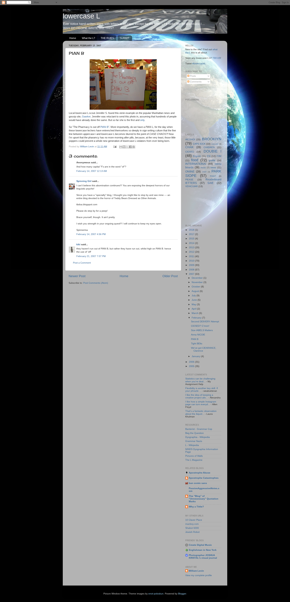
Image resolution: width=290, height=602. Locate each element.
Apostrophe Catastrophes (204, 478)
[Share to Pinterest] (133, 146)
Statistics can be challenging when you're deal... (200, 380)
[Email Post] (114, 146)
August (196, 291)
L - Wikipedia (192, 445)
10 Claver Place (193, 520)
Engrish (197, 156)
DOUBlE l (212, 151)
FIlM (219, 156)
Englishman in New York (202, 550)
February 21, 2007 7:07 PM (91, 256)
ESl (208, 156)
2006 (192, 362)
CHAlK (189, 147)
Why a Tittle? (196, 506)
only (142, 120)
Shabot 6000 (192, 528)
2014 (192, 243)
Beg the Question (194, 433)
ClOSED (189, 151)
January (196, 356)
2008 (192, 269)
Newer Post (77, 276)
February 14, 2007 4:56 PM (91, 234)
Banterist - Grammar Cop (198, 429)
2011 (192, 256)
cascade (214, 144)
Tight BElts (196, 343)
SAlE (210, 182)
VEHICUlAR (191, 186)
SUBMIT (124, 38)
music (203, 167)
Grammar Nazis (193, 441)
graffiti (212, 160)
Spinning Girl (83, 181)
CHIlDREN (209, 147)
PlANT (213, 176)
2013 (192, 247)
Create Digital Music (200, 545)
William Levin (196, 571)
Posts (192, 76)
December (197, 278)
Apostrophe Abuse (199, 472)
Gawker (86, 116)
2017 (192, 234)
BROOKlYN (211, 139)
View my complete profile (198, 575)
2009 (192, 265)
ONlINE (190, 171)
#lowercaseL (199, 63)
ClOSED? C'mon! (200, 326)
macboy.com (192, 524)
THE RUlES (107, 38)
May (194, 304)
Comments (195, 81)
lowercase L (81, 16)
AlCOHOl (190, 139)
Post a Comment (82, 263)
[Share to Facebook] (130, 146)
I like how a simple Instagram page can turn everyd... (200, 403)
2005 (192, 366)
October (196, 286)
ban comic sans (198, 483)
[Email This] (121, 146)
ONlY (204, 172)
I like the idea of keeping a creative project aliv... (199, 396)
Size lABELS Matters (202, 330)
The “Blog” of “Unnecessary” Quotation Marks (203, 499)
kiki (78, 244)
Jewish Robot (192, 532)
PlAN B (104, 127)
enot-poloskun (155, 593)
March (195, 313)
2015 (192, 238)
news (213, 167)
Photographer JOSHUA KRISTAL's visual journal (203, 556)
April (194, 309)
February (197, 317)
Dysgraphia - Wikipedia (197, 437)
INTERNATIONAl (195, 163)
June (195, 300)
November (197, 282)
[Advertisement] (200, 205)
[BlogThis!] (124, 146)
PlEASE (189, 179)
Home (72, 38)
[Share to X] (127, 146)
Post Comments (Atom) (95, 283)
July (194, 295)
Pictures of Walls (194, 456)
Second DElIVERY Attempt (205, 321)
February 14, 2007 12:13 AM (91, 171)
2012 (192, 252)
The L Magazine (193, 460)
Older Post (170, 276)
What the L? (88, 38)
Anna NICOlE (198, 334)
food (194, 160)
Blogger (182, 593)
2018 (192, 230)
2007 (192, 274)
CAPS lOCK (199, 144)
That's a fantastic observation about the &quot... (200, 412)
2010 (192, 261)
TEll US (216, 58)
